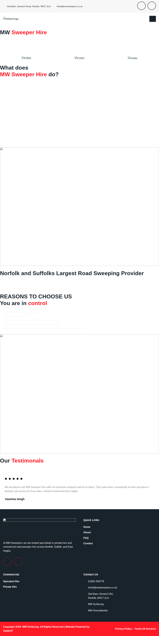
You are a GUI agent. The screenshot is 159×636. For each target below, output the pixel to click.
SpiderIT (8, 630)
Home (86, 527)
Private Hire (10, 586)
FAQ (86, 538)
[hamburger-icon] (152, 19)
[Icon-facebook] (141, 6)
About (87, 532)
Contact (88, 543)
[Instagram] (152, 6)
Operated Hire (11, 581)
